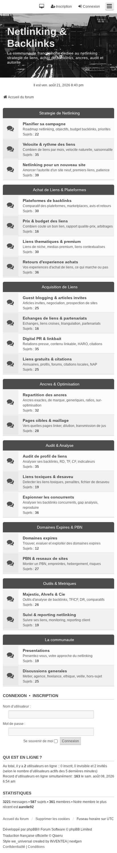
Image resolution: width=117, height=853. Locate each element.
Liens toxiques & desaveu (48, 476)
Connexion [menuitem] (91, 7)
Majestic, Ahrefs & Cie (44, 594)
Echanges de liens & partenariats (55, 318)
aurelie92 (26, 807)
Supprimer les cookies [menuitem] (52, 819)
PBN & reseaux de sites (45, 558)
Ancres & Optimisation (60, 384)
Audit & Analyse (60, 445)
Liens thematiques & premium (52, 241)
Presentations (36, 650)
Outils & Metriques (59, 583)
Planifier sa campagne (44, 124)
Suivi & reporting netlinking (49, 614)
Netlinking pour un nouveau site (54, 164)
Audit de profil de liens (45, 456)
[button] (42, 6)
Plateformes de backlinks (47, 200)
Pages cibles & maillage (46, 420)
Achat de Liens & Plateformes (59, 189)
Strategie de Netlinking (59, 113)
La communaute (59, 639)
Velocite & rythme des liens (49, 144)
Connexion (15, 695)
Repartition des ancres (45, 395)
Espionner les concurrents (48, 497)
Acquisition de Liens (60, 287)
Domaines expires (40, 538)
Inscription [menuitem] (64, 7)
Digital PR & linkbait (42, 338)
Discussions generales (45, 671)
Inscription (45, 695)
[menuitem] (14, 847)
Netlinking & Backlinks (37, 37)
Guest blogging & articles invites (55, 297)
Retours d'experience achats (50, 262)
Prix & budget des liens (45, 221)
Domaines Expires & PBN (59, 527)
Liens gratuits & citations (47, 359)
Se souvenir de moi (38, 741)
